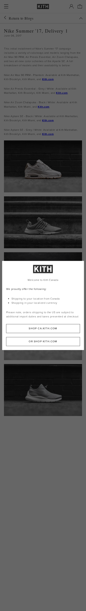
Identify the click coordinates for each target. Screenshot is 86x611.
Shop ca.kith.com (43, 329)
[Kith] (43, 6)
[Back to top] (81, 18)
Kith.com (48, 79)
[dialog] (43, 305)
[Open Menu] (6, 6)
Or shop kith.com (43, 342)
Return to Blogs (21, 18)
